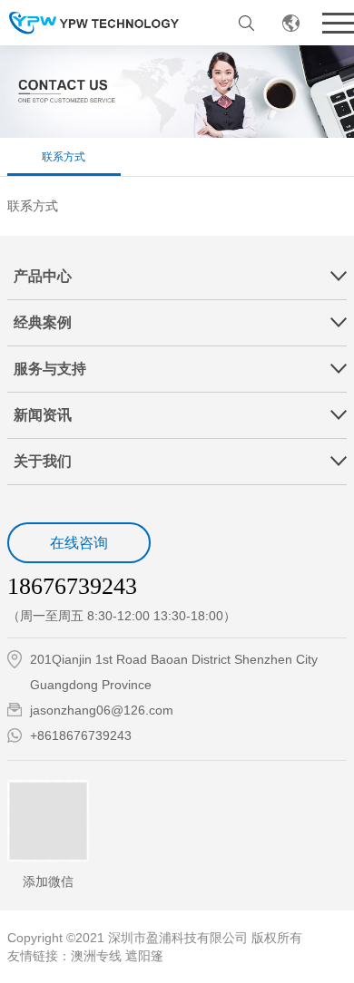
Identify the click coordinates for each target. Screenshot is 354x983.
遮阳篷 (144, 956)
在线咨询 (79, 542)
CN (290, 22)
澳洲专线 (96, 956)
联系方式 (63, 157)
